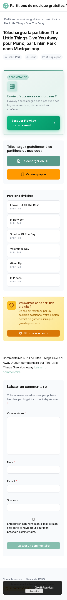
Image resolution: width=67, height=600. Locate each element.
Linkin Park (51, 19)
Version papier (36, 174)
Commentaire (16, 413)
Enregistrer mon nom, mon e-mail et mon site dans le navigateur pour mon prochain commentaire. (32, 528)
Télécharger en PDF (36, 161)
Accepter (34, 591)
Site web (12, 500)
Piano (33, 57)
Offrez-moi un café (36, 333)
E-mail (12, 481)
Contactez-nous (12, 579)
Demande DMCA (36, 579)
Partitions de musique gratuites (22, 19)
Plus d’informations (44, 587)
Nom (11, 462)
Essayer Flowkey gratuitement (24, 123)
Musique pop (53, 57)
